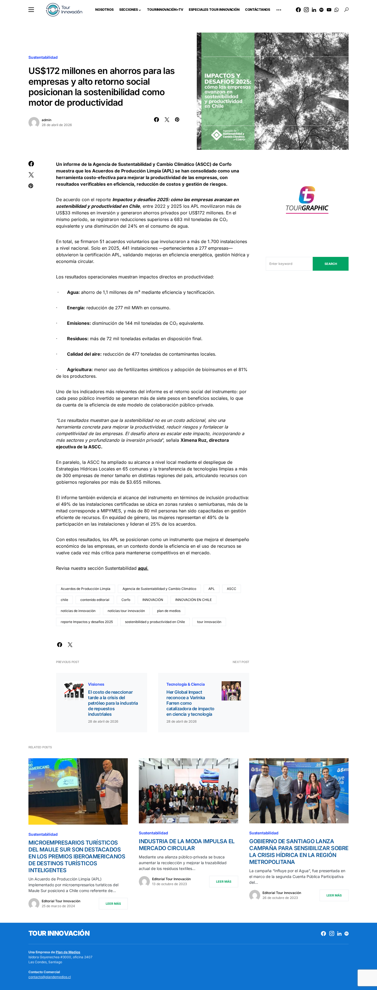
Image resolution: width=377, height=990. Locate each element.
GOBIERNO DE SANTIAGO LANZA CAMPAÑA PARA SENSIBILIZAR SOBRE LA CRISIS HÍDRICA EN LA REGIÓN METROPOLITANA (299, 851)
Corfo (125, 600)
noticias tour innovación (126, 611)
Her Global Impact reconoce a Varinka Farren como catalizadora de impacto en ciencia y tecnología (190, 703)
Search (331, 264)
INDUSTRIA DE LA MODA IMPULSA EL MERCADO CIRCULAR (187, 844)
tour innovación (209, 622)
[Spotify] (321, 9)
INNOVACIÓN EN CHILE (193, 600)
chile (64, 600)
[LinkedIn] (314, 9)
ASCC (231, 589)
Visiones (96, 684)
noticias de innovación (78, 611)
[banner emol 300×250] (307, 201)
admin (46, 120)
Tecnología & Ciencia (185, 684)
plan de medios (168, 611)
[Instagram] (306, 9)
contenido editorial (94, 600)
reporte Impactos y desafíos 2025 (87, 622)
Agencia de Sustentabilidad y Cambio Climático (159, 589)
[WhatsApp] (336, 9)
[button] (31, 9)
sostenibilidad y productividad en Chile (155, 622)
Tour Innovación (58, 933)
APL (211, 589)
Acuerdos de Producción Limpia (85, 589)
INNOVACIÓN (152, 600)
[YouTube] (328, 9)
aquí (142, 568)
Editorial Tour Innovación (61, 901)
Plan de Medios (68, 952)
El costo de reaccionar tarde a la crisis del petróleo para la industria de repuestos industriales (113, 703)
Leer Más (113, 904)
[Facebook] (298, 9)
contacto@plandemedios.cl (49, 977)
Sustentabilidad (42, 57)
